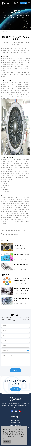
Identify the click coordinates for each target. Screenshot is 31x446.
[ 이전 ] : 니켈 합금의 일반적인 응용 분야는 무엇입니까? (15, 230)
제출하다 (15, 370)
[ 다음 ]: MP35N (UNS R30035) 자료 (11, 234)
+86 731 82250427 (16, 420)
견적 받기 (23, 3)
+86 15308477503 (15, 423)
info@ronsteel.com (15, 425)
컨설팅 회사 (15, 389)
